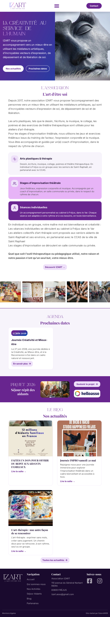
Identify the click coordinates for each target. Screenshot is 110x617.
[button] (57, 6)
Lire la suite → (18, 471)
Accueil (31, 579)
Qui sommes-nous (36, 584)
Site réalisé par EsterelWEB (97, 613)
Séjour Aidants (34, 593)
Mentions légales (9, 613)
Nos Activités (33, 589)
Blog (29, 598)
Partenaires (33, 603)
